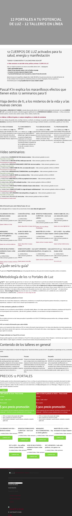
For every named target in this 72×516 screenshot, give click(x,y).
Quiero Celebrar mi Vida (6, 224)
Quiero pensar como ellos (24, 261)
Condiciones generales (15, 495)
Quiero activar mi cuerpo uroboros (44, 259)
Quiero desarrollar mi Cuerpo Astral (27, 226)
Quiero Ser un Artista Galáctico (7, 244)
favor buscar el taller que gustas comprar (14, 423)
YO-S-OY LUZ (57, 261)
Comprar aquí (6, 437)
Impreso (12, 502)
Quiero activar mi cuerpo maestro (44, 242)
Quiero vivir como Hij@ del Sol (61, 226)
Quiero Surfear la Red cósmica (61, 244)
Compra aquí (60, 437)
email (4, 390)
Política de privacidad (15, 498)
